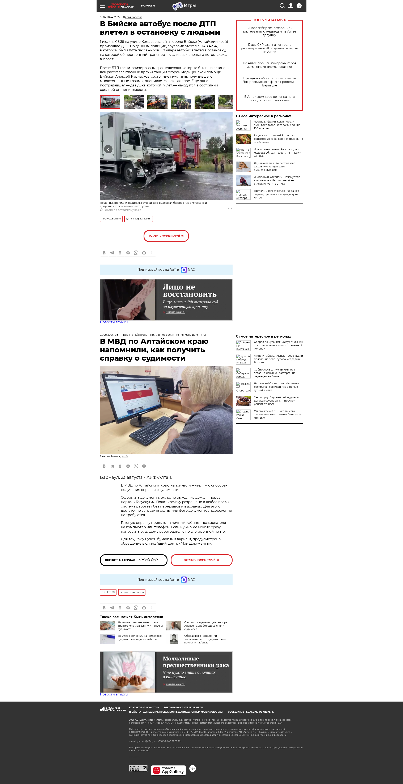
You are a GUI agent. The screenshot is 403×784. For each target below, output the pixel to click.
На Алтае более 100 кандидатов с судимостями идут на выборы (140, 637)
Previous (108, 149)
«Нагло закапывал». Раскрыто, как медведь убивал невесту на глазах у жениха (277, 153)
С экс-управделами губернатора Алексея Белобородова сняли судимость (205, 626)
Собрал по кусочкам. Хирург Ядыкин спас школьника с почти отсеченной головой (278, 345)
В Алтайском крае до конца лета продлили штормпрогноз (269, 98)
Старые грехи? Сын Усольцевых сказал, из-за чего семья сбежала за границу (277, 414)
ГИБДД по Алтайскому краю (122, 209)
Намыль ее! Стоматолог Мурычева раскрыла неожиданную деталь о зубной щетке (276, 387)
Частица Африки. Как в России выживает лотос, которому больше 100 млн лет (277, 125)
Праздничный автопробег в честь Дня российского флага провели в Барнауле (270, 82)
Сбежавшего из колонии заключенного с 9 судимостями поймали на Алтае (205, 639)
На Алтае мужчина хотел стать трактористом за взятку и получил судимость (140, 626)
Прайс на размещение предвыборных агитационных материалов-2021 (176, 712)
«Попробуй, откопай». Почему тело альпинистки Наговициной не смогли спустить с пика (277, 180)
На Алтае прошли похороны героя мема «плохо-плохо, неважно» (269, 65)
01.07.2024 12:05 (110, 17)
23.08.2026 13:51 (109, 334)
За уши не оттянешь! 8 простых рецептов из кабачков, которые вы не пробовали (278, 139)
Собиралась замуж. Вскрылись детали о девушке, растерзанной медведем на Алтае (275, 373)
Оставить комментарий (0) (166, 236)
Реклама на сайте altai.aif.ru (183, 707)
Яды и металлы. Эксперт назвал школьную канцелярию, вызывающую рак (274, 166)
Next (224, 149)
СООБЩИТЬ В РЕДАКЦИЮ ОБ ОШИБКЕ (251, 712)
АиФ (125, 456)
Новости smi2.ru (114, 322)
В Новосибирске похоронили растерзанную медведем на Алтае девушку (269, 31)
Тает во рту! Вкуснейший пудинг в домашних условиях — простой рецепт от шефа (276, 401)
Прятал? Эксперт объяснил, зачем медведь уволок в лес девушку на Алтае (276, 194)
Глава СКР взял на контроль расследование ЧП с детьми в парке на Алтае (269, 48)
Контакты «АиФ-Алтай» (144, 707)
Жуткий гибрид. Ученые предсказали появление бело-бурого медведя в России (278, 359)
